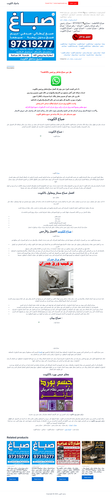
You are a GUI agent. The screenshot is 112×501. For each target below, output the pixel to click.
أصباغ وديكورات (101, 12)
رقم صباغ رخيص (87, 52)
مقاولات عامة (63, 20)
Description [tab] (10, 68)
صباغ (103, 44)
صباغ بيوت (82, 55)
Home (61, 12)
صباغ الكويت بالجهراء (85, 46)
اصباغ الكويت (81, 44)
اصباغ (103, 52)
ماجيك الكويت (13, 3)
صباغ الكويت (89, 44)
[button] (73, 3)
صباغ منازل (67, 55)
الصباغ (40, 352)
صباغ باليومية (90, 55)
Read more (12, 479)
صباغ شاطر (95, 46)
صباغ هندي (98, 44)
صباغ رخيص (97, 52)
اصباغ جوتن (68, 429)
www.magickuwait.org (60, 3)
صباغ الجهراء (72, 44)
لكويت (73, 52)
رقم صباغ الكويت (73, 46)
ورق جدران (53, 259)
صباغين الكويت (65, 52)
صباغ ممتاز (98, 55)
